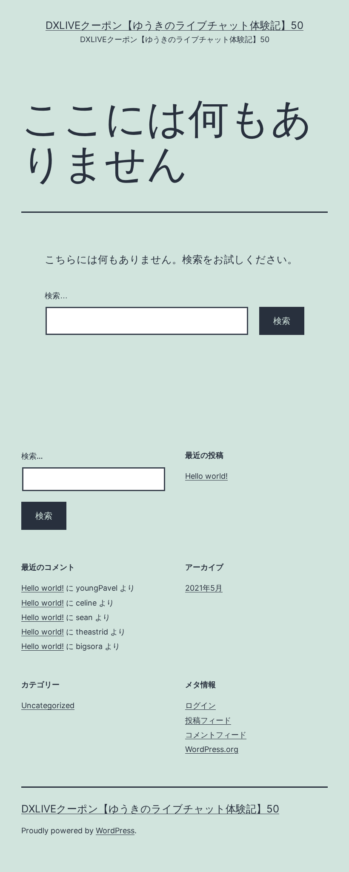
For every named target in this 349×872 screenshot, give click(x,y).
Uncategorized (47, 705)
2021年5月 (204, 587)
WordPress (115, 830)
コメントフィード (215, 734)
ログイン (200, 705)
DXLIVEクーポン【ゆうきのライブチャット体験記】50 (174, 25)
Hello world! (206, 476)
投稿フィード (208, 720)
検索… (56, 296)
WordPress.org (211, 749)
